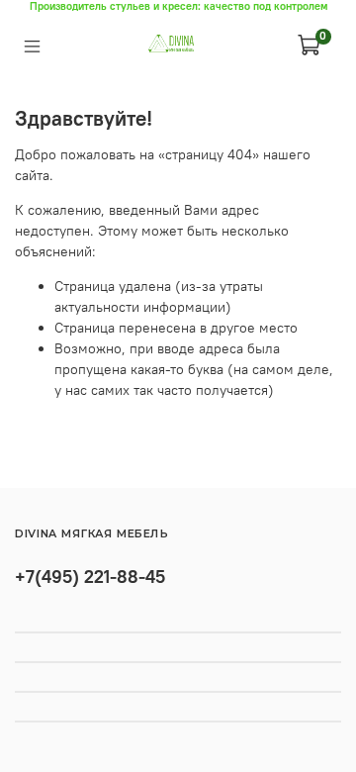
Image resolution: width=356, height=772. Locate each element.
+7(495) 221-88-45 (90, 576)
